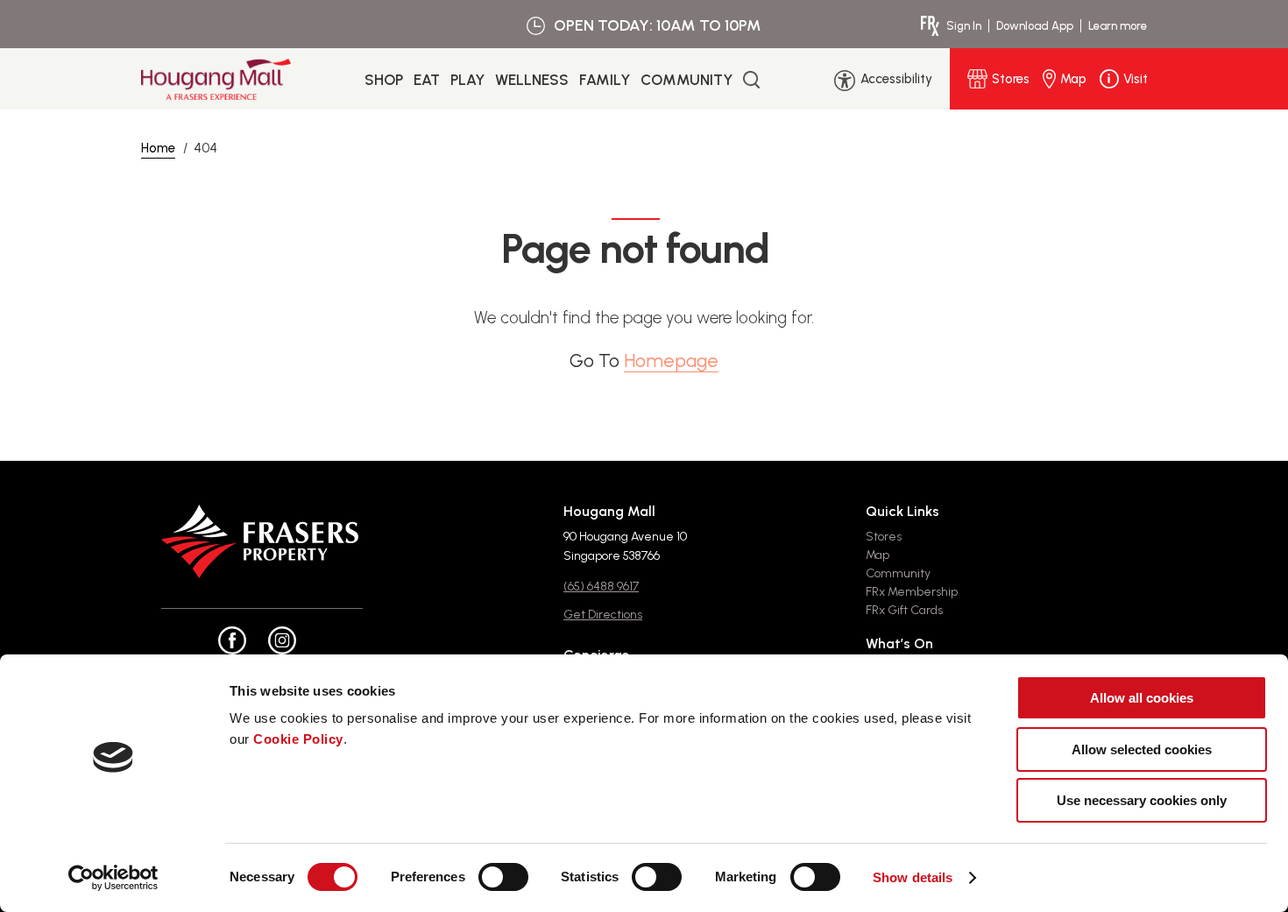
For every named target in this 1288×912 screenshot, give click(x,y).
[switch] (503, 877)
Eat (427, 79)
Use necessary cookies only (1142, 800)
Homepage (671, 360)
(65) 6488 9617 (601, 586)
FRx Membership (912, 591)
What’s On (899, 643)
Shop (383, 79)
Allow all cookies (1141, 697)
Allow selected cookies (1142, 749)
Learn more (1117, 25)
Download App (1034, 25)
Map (877, 555)
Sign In (963, 25)
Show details (912, 877)
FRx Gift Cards (904, 610)
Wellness (532, 79)
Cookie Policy (298, 739)
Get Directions (602, 614)
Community (686, 79)
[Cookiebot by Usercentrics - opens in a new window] (113, 878)
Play (467, 79)
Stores (884, 536)
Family (604, 79)
